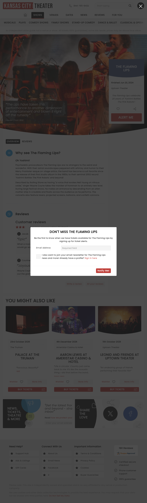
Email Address (43, 247)
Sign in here (91, 258)
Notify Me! (103, 270)
